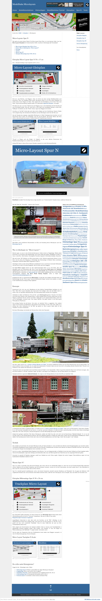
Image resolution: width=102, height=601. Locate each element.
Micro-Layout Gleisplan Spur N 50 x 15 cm (26, 46)
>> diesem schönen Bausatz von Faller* (36, 364)
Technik (18, 50)
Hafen (76, 226)
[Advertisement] (69, 56)
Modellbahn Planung (83, 226)
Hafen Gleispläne (68, 255)
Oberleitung (66, 219)
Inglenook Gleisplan (48, 103)
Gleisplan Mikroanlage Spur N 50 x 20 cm (26, 53)
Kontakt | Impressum (68, 594)
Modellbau (83, 267)
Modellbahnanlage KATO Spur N (72, 278)
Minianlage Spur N (17, 244)
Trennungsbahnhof (67, 258)
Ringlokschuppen (66, 224)
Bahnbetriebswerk (68, 222)
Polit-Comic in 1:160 (69, 272)
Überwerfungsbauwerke (81, 282)
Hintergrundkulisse (83, 219)
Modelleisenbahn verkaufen (68, 270)
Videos (85, 217)
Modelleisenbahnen (26, 10)
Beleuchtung (76, 266)
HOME (19, 33)
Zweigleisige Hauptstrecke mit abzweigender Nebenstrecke (75, 256)
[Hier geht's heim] (87, 6)
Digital (73, 206)
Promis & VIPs (81, 206)
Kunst (85, 208)
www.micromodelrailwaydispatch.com (22, 275)
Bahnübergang (69, 249)
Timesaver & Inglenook (70, 253)
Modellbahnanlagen (66, 220)
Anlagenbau (67, 206)
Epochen (65, 234)
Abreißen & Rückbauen (82, 272)
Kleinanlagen (40, 10)
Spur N (78, 10)
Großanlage (85, 278)
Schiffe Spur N (68, 267)
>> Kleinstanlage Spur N (22, 574)
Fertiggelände (82, 244)
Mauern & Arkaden (81, 280)
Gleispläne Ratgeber (82, 35)
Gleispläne (70, 10)
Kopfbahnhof (67, 215)
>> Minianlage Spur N (21, 569)
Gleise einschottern (68, 269)
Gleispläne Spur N (81, 38)
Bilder (84, 215)
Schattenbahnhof (70, 232)
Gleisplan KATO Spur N (74, 276)
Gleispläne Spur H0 (81, 41)
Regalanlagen (82, 236)
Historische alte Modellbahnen (73, 208)
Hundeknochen (82, 251)
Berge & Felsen (67, 239)
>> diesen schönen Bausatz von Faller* (53, 428)
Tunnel (84, 238)
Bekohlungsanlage (78, 222)
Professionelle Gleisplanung (69, 264)
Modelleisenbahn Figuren (83, 224)
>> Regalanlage (19, 571)
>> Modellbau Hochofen (21, 572)
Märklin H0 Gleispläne (81, 264)
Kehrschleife (83, 242)
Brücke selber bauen (81, 249)
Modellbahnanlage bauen (74, 219)
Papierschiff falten (84, 229)
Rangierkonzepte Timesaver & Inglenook (23, 517)
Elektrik (72, 217)
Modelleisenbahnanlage (77, 215)
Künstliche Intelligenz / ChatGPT (75, 275)
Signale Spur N (67, 228)
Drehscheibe (74, 224)
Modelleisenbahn (78, 217)
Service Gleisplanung (82, 43)
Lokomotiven (74, 220)
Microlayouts (83, 255)
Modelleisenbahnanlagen (83, 220)
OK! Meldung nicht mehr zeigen (92, 599)
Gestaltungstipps (73, 234)
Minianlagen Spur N (67, 235)
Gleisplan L (74, 251)
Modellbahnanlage (66, 217)
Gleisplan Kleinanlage (79, 258)
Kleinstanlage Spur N (77, 246)
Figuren (65, 246)
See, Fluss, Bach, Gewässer (79, 239)
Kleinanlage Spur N (71, 242)
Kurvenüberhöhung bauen (69, 280)
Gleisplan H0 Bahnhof (82, 253)
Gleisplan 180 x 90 (79, 261)
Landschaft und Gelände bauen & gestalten (72, 237)
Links (74, 594)
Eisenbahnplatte (74, 228)
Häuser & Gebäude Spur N (68, 226)
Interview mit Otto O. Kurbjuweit (75, 213)
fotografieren (84, 269)
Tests (85, 10)
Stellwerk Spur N (69, 282)
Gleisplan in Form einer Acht (71, 263)
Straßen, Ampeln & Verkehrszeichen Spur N (71, 229)
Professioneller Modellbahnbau (75, 211)
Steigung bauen (84, 276)
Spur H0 (76, 255)
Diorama (78, 269)
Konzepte (18, 49)
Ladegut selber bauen (81, 271)
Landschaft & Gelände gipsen (70, 244)
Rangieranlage (66, 251)
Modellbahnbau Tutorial (55, 10)
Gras (85, 232)
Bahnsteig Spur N (83, 228)
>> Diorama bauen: (20, 575)
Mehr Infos (52, 599)
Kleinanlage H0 (67, 261)
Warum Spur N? (20, 52)
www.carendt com (33, 272)
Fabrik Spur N (65, 276)
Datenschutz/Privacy (60, 594)
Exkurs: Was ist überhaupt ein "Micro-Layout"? (27, 48)
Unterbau (85, 222)
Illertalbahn (80, 232)
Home (15, 10)
